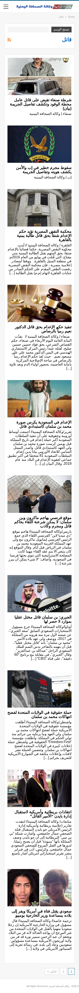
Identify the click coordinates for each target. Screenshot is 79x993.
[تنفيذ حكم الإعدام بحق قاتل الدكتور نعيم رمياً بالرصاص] (39, 303)
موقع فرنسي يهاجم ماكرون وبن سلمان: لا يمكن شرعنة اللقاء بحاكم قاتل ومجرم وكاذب (43, 521)
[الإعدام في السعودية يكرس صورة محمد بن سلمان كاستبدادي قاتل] (39, 398)
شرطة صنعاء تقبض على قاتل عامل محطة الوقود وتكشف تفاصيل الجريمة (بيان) (41, 104)
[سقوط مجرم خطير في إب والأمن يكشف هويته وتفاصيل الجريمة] (39, 144)
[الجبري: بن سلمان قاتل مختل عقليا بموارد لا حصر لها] (39, 593)
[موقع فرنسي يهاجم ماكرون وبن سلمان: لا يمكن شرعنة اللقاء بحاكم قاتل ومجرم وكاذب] (39, 494)
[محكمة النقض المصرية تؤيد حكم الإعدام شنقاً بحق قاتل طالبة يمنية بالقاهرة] (39, 207)
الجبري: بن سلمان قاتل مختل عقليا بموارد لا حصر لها (43, 619)
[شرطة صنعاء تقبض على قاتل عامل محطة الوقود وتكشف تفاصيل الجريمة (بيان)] (39, 76)
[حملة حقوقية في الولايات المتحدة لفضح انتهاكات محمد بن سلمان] (39, 689)
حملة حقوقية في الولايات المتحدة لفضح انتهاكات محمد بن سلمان (39, 714)
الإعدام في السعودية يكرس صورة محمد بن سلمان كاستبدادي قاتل (44, 424)
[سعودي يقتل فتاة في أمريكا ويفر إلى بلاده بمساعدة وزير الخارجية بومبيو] (39, 887)
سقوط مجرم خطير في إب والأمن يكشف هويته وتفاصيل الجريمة (44, 169)
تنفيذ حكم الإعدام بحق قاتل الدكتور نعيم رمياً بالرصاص (43, 329)
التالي (52, 971)
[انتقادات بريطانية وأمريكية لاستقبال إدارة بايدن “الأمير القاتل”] (39, 788)
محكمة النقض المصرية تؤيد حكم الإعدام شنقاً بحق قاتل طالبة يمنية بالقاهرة (44, 235)
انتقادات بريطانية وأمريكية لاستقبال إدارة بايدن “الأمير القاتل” (43, 814)
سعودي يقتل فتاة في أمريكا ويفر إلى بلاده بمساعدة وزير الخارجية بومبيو (42, 913)
